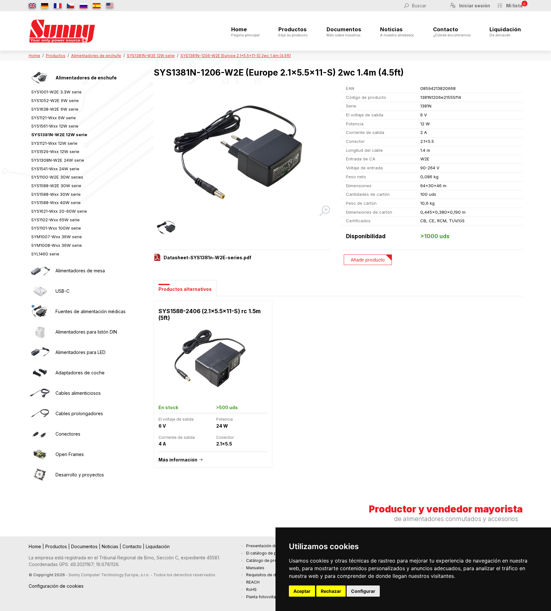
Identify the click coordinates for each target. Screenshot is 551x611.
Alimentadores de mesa (80, 270)
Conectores (67, 434)
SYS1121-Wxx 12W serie (54, 143)
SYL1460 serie (45, 253)
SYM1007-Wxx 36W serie (56, 236)
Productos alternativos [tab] (185, 289)
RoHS (251, 589)
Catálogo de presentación (271, 560)
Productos (292, 32)
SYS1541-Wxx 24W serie (55, 168)
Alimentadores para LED (80, 352)
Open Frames (69, 454)
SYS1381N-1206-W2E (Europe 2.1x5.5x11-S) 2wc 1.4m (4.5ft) (235, 55)
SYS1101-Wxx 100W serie (56, 228)
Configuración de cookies (56, 586)
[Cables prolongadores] (40, 414)
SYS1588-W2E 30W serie (56, 185)
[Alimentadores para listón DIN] (40, 332)
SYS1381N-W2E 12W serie (151, 55)
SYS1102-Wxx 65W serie (55, 219)
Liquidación (505, 32)
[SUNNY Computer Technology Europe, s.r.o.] (62, 31)
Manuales (255, 567)
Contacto (452, 32)
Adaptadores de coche (80, 372)
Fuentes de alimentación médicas (90, 311)
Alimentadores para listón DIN (86, 332)
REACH (253, 582)
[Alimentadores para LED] (40, 352)
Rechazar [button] (331, 591)
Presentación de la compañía (273, 545)
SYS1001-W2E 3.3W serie (56, 91)
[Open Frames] (40, 454)
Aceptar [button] (302, 591)
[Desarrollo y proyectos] (40, 475)
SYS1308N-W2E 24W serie (57, 160)
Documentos (344, 32)
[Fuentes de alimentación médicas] (40, 312)
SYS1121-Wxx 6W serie (53, 117)
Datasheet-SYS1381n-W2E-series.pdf (207, 257)
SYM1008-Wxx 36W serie (56, 245)
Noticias (397, 32)
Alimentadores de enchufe (96, 55)
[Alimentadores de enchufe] (40, 78)
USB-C (62, 291)
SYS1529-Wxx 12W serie (55, 151)
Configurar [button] (363, 591)
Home (245, 32)
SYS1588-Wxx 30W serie (56, 194)
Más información (177, 459)
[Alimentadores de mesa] (40, 271)
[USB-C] (40, 291)
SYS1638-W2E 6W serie (54, 109)
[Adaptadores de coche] (40, 373)
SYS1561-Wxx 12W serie (54, 126)
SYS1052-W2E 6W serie (55, 100)
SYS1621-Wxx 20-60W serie (59, 211)
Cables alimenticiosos (78, 393)
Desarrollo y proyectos (79, 474)
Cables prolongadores (79, 413)
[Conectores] (40, 434)
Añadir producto (368, 259)
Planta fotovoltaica (263, 596)
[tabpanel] (338, 388)
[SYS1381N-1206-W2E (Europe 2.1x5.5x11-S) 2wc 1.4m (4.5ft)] (242, 150)
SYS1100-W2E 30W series (57, 177)
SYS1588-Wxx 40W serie (56, 202)
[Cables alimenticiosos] (40, 393)
